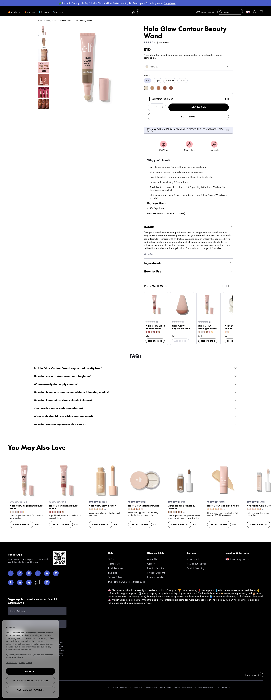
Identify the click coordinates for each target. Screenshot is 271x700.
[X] (56, 573)
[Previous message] (4, 3)
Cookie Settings (224, 687)
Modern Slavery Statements (185, 687)
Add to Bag (198, 107)
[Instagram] (20, 573)
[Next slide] (230, 286)
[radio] (149, 99)
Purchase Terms (165, 687)
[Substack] (29, 582)
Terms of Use (138, 687)
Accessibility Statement (207, 687)
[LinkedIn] (20, 582)
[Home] (135, 11)
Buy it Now (188, 116)
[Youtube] (47, 573)
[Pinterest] (29, 573)
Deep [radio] (182, 80)
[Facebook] (38, 573)
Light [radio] (157, 80)
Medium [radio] (170, 80)
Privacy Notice (151, 687)
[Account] (254, 11)
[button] (93, 67)
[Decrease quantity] (151, 107)
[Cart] (261, 12)
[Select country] (248, 11)
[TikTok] (11, 573)
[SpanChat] (11, 582)
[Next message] (267, 3)
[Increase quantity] (162, 107)
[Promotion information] (227, 130)
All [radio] (147, 80)
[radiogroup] (188, 80)
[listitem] (146, 88)
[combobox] (188, 67)
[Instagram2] (47, 582)
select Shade (155, 340)
